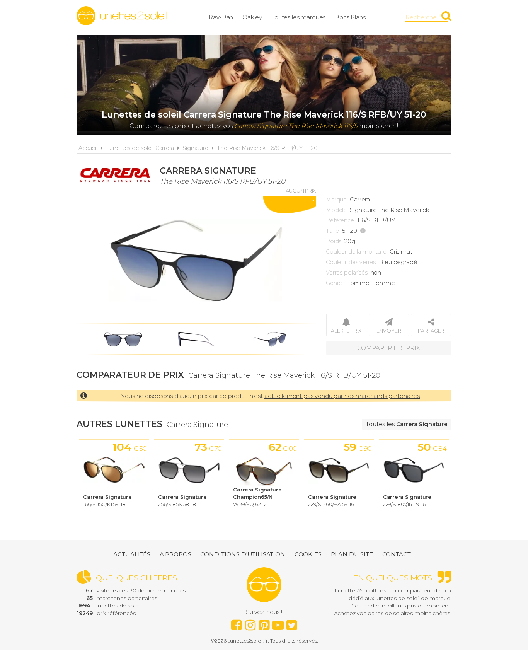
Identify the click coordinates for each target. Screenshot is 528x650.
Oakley (252, 17)
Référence (340, 220)
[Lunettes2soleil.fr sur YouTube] (278, 623)
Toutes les (407, 424)
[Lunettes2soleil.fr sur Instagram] (250, 623)
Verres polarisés (347, 272)
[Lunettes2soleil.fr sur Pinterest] (264, 623)
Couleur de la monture (356, 251)
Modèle (336, 209)
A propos (175, 554)
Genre (334, 283)
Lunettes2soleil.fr (122, 16)
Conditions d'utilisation (242, 554)
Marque (336, 199)
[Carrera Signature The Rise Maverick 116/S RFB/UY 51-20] (196, 260)
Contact (396, 554)
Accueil (87, 148)
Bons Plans (350, 17)
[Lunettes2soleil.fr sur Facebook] (236, 623)
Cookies (308, 554)
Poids (333, 241)
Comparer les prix (388, 347)
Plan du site (352, 554)
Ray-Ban (221, 17)
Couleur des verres (351, 262)
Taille (332, 230)
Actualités (131, 554)
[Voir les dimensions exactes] (364, 231)
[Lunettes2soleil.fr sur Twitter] (292, 623)
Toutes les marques (298, 17)
